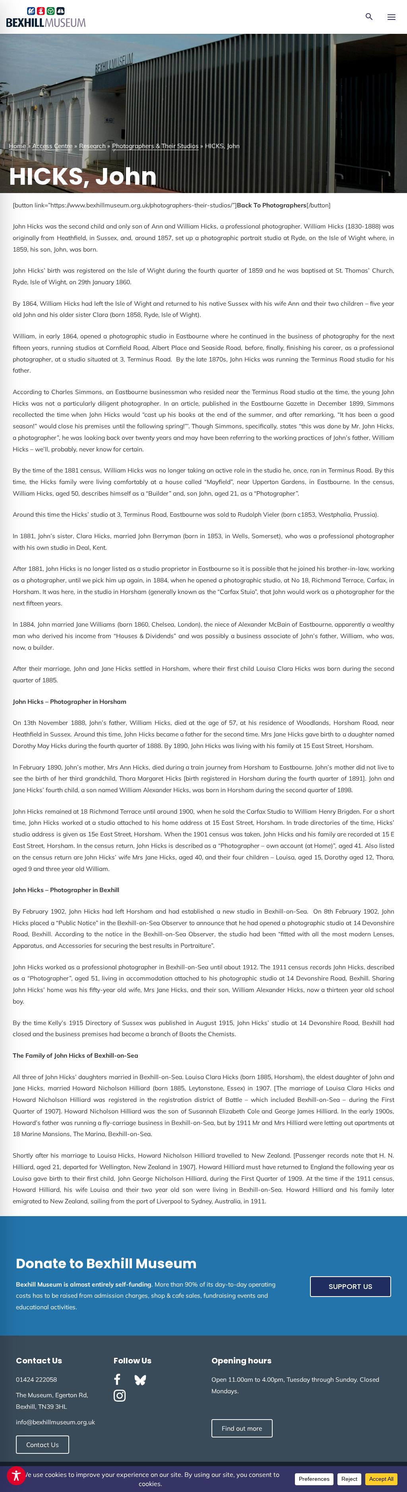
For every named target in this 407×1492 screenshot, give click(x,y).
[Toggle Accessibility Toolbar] (16, 1475)
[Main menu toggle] (391, 17)
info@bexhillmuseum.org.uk (55, 1422)
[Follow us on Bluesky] (140, 1380)
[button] (369, 17)
